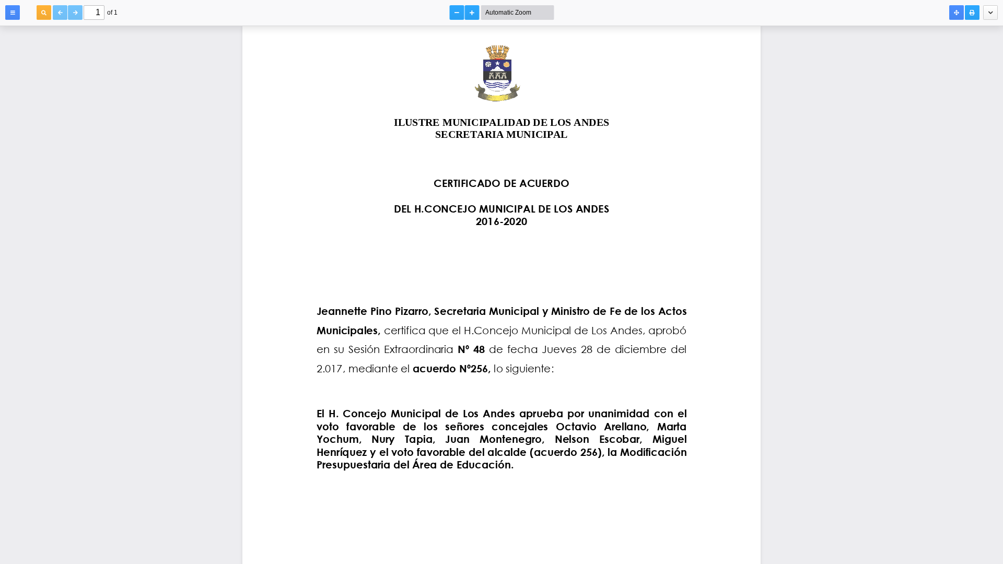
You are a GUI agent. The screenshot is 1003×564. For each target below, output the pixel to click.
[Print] (972, 12)
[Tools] (990, 12)
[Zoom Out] (457, 12)
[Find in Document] (44, 12)
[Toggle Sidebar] (12, 12)
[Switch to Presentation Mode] (956, 12)
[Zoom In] (472, 12)
